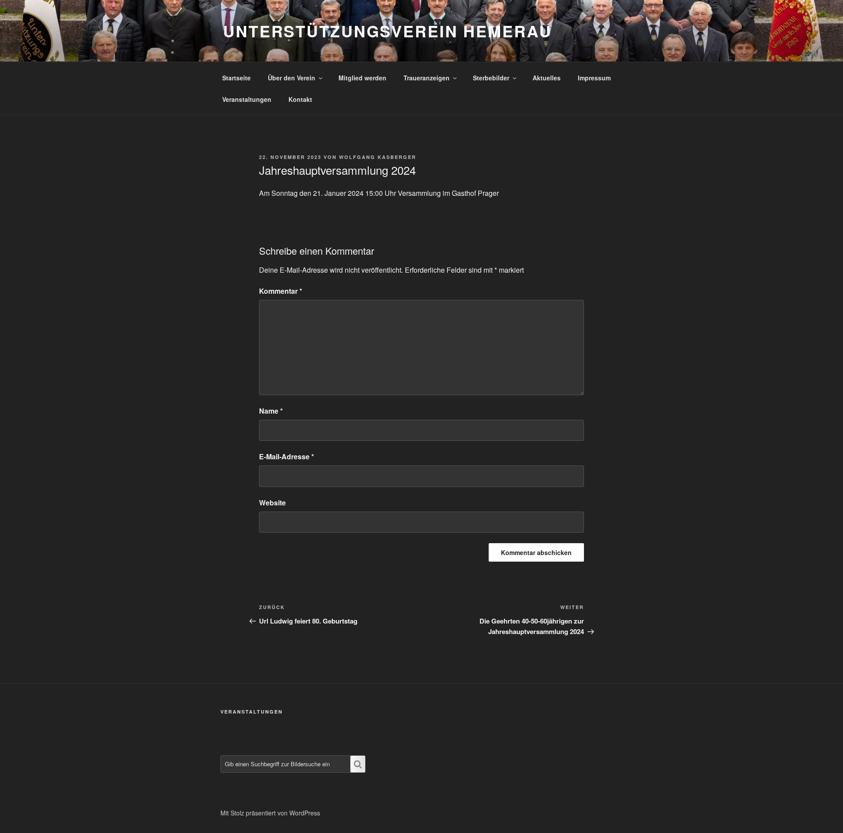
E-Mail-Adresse (286, 456)
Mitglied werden (362, 77)
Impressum (594, 77)
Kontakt (300, 99)
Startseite (236, 77)
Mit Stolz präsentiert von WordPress (270, 812)
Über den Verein (291, 77)
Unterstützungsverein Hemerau (387, 30)
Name (271, 411)
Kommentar (280, 291)
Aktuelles (547, 77)
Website (272, 503)
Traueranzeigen (426, 77)
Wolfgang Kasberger (377, 157)
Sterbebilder (491, 77)
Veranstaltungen (246, 99)
